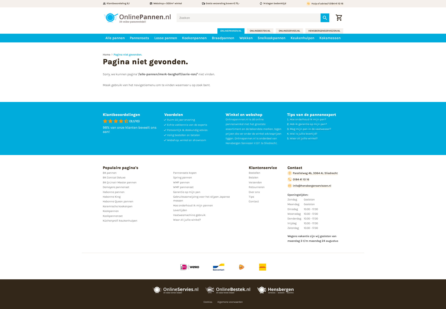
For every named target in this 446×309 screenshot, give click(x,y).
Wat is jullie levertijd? (303, 133)
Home (106, 54)
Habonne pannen (114, 192)
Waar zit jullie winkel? (304, 138)
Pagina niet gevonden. (128, 54)
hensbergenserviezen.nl (324, 30)
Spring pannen (182, 177)
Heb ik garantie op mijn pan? (308, 124)
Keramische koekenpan (118, 206)
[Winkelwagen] (338, 17)
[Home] (137, 18)
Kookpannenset (113, 216)
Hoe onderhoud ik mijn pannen (193, 205)
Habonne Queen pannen (118, 201)
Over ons (254, 192)
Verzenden (255, 182)
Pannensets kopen (185, 172)
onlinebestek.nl (260, 30)
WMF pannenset (183, 187)
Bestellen (254, 172)
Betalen (253, 177)
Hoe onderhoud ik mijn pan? (308, 119)
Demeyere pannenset (116, 187)
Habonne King (112, 196)
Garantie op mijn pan (186, 192)
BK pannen (110, 172)
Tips (251, 196)
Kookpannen (111, 211)
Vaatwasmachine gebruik (189, 215)
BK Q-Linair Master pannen (120, 182)
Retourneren (257, 187)
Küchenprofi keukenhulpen (120, 220)
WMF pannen (181, 182)
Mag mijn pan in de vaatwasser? (310, 129)
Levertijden (180, 210)
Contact (254, 201)
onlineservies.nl (289, 30)
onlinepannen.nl (230, 30)
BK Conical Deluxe (114, 177)
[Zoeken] (325, 17)
